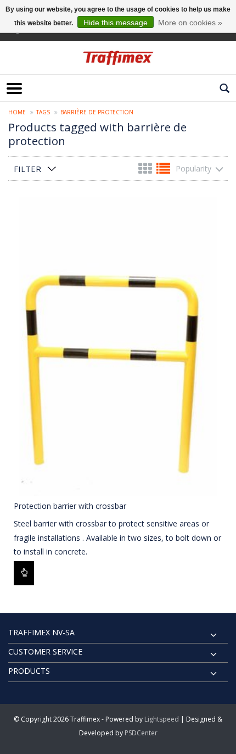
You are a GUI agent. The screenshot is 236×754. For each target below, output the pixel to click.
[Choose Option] (24, 573)
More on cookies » (190, 22)
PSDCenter (141, 733)
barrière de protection (96, 112)
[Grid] (146, 170)
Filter (27, 168)
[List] (163, 170)
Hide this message (115, 22)
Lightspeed (161, 719)
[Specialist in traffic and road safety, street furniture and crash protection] (118, 57)
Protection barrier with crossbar (70, 506)
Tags (43, 112)
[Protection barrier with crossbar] (118, 346)
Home (17, 112)
